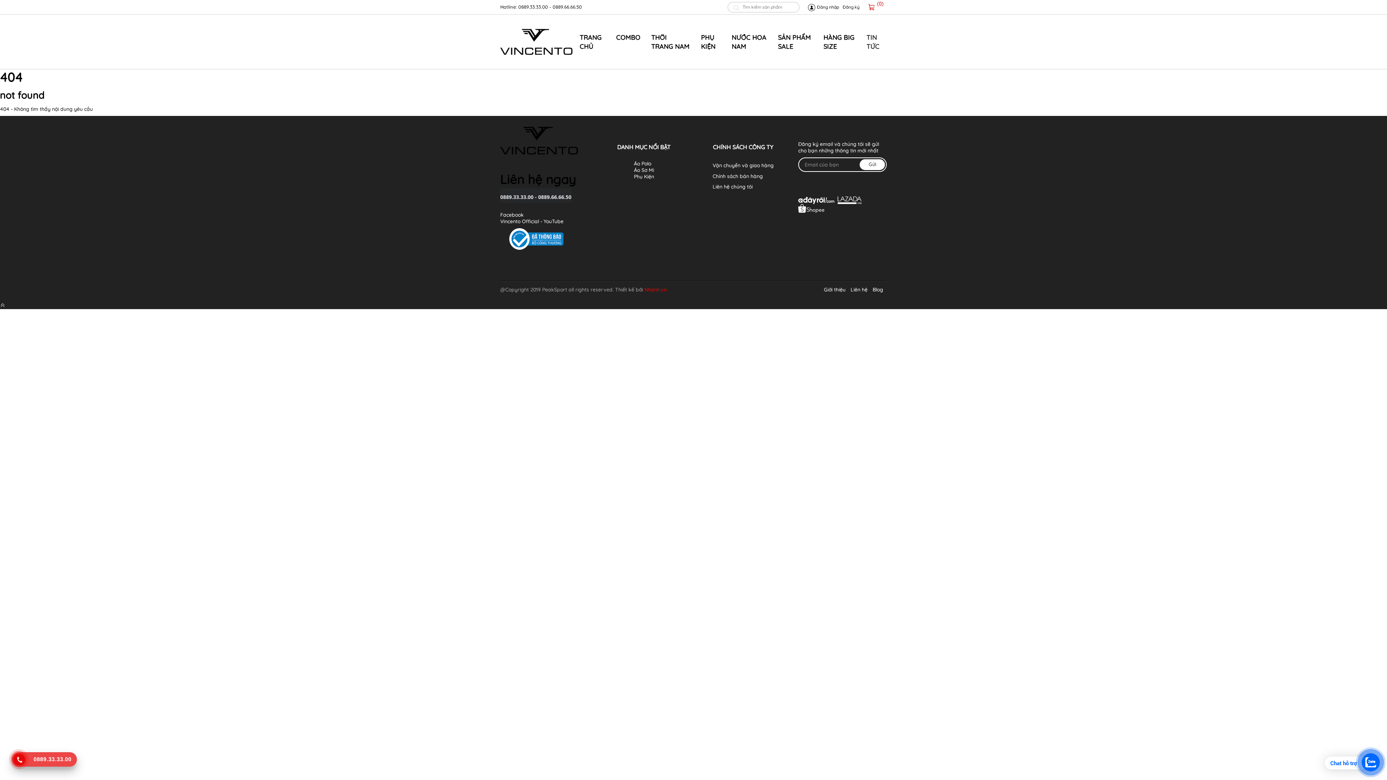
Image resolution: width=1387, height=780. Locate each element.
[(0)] (871, 7)
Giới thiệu (835, 289)
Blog (878, 289)
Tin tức (873, 42)
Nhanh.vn (655, 289)
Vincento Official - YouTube (531, 221)
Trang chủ (591, 42)
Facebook (512, 215)
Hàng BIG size (839, 42)
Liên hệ (859, 289)
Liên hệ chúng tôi (733, 186)
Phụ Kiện (708, 42)
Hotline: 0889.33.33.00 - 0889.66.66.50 (541, 7)
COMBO (628, 37)
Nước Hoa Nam (749, 42)
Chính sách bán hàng (738, 176)
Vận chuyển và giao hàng (743, 165)
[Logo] (536, 42)
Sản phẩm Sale (794, 42)
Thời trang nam (670, 42)
